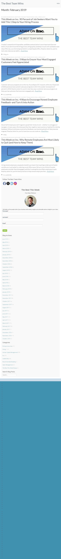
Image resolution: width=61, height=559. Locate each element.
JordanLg (5, 522)
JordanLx (5, 555)
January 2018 (6, 292)
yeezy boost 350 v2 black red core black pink (15, 468)
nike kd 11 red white (8, 417)
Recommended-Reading (9, 362)
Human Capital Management (10, 352)
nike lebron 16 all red (8, 499)
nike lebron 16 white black (10, 502)
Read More (24, 51)
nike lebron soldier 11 (9, 387)
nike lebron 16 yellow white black (12, 504)
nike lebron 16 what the (9, 402)
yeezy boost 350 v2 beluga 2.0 (11, 464)
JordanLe (5, 519)
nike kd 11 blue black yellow (10, 429)
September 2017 (7, 304)
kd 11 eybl (6, 410)
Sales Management (8, 365)
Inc (7, 54)
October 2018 (6, 264)
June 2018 (5, 276)
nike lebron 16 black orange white (12, 500)
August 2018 (6, 270)
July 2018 (5, 273)
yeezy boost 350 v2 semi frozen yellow (13, 482)
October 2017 (6, 301)
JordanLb (5, 513)
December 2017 (7, 295)
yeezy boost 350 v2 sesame (10, 480)
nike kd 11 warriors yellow (10, 446)
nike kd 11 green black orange (11, 421)
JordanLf (5, 521)
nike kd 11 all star (7, 453)
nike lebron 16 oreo (8, 493)
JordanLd (5, 517)
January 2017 (6, 329)
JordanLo (5, 538)
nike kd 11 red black (8, 419)
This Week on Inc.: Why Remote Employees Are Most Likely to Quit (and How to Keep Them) (30, 141)
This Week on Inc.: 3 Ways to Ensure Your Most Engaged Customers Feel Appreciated (28, 60)
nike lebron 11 (7, 391)
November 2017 (7, 298)
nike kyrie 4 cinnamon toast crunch (12, 461)
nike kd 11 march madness (10, 438)
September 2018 (7, 267)
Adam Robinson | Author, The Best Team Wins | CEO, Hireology (24, 17)
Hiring (4, 54)
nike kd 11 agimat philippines (10, 436)
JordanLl (5, 532)
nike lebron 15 (7, 398)
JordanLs (5, 545)
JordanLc (5, 515)
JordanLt (5, 547)
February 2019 (7, 251)
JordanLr (5, 543)
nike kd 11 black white (9, 432)
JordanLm (6, 534)
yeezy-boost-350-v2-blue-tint (11, 470)
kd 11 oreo (6, 408)
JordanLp (5, 539)
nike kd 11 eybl (7, 449)
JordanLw (6, 553)
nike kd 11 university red (9, 415)
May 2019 (5, 242)
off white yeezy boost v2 (9, 463)
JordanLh (5, 524)
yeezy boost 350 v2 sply (9, 472)
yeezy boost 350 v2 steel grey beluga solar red (15, 483)
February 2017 (7, 326)
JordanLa (5, 511)
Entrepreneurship (7, 346)
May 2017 (5, 317)
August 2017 (6, 307)
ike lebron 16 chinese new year (11, 495)
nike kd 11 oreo (7, 442)
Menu (58, 3)
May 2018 (5, 279)
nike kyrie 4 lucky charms (10, 455)
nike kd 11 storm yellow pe (10, 444)
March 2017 (6, 323)
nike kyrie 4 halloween (9, 457)
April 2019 (5, 245)
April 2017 (5, 320)
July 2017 (5, 310)
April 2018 (5, 282)
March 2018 (6, 286)
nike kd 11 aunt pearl (8, 451)
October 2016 (6, 338)
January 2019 (6, 254)
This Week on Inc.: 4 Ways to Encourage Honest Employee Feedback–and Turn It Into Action (29, 101)
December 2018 (7, 258)
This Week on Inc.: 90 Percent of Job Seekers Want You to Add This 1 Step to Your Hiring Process (29, 20)
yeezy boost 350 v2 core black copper (13, 478)
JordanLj (5, 528)
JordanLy (5, 557)
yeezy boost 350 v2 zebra (10, 476)
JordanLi (5, 526)
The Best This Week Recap (10, 368)
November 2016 (7, 335)
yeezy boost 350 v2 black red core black (14, 466)
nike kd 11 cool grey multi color (11, 427)
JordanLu (5, 549)
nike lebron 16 (7, 400)
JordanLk (5, 530)
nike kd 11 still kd (7, 404)
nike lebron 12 (7, 393)
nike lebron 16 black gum (9, 491)
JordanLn (5, 536)
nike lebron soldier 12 (9, 389)
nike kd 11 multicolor (8, 440)
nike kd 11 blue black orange (10, 430)
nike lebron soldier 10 (9, 385)
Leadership (8, 94)
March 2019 (6, 248)
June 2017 (5, 314)
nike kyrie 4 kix (7, 459)
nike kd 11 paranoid (8, 406)
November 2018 (7, 261)
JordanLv (5, 551)
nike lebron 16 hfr (8, 497)
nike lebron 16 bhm (8, 489)
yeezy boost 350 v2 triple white (11, 485)
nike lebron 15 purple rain (10, 506)
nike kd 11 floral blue (8, 447)
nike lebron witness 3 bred (10, 508)
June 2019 (5, 239)
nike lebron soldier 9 (8, 383)
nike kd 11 (6, 412)
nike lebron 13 (7, 395)
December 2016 (7, 332)
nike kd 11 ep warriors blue (10, 425)
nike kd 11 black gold (8, 434)
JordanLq (5, 541)
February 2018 (7, 289)
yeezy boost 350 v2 (8, 487)
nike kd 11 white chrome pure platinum (13, 413)
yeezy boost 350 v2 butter (10, 474)
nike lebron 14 (7, 396)
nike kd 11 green (7, 423)
